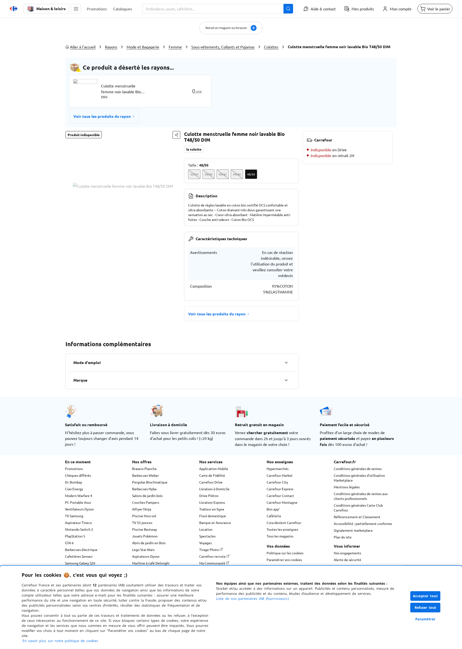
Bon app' (273, 509)
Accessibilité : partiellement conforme (363, 523)
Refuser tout (425, 607)
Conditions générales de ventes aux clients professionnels (361, 496)
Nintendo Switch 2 (79, 529)
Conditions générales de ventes (358, 468)
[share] (176, 135)
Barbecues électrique (81, 549)
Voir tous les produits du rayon (102, 116)
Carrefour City (277, 482)
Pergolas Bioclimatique (149, 482)
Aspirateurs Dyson (146, 556)
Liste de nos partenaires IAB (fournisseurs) (252, 598)
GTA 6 (69, 543)
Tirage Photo (209, 549)
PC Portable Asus (78, 502)
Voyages (205, 543)
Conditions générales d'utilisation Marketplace (359, 477)
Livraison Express (212, 502)
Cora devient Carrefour (284, 522)
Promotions (74, 468)
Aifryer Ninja (141, 509)
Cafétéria (274, 516)
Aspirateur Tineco (78, 522)
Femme (175, 46)
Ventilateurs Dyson (79, 509)
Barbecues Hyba (144, 489)
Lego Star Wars (143, 549)
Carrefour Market (280, 475)
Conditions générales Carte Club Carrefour (358, 507)
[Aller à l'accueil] (14, 8)
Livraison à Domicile (214, 489)
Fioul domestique (212, 516)
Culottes (271, 46)
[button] (76, 8)
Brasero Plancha (144, 468)
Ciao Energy (74, 489)
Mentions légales (347, 487)
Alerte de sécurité (347, 559)
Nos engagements (347, 553)
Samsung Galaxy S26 (80, 563)
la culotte (193, 149)
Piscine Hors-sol (144, 516)
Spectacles (207, 536)
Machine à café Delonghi (150, 563)
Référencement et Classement (357, 517)
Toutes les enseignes (282, 529)
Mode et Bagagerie (143, 46)
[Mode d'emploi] (286, 362)
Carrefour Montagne (282, 502)
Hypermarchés (278, 468)
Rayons (111, 46)
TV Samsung (74, 516)
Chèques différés (78, 475)
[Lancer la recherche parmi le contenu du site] (288, 8)
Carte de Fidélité (212, 475)
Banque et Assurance (215, 522)
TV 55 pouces (142, 522)
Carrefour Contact (280, 495)
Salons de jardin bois (147, 495)
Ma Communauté (212, 563)
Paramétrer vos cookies (284, 559)
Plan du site (343, 537)
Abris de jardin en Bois (149, 543)
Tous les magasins (280, 536)
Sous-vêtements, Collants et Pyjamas (223, 46)
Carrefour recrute (212, 556)
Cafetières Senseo (78, 556)
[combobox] (217, 8)
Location (205, 529)
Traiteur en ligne (211, 509)
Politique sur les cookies (285, 553)
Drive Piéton (208, 495)
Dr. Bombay (73, 482)
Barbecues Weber (145, 475)
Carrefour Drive (211, 482)
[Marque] (286, 380)
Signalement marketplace (353, 530)
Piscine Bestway (144, 529)
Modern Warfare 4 (78, 495)
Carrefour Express (280, 489)
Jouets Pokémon (145, 536)
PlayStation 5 (75, 536)
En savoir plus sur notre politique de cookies (60, 640)
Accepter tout (425, 596)
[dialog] (231, 607)
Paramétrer (425, 619)
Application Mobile (213, 468)
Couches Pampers (145, 502)
